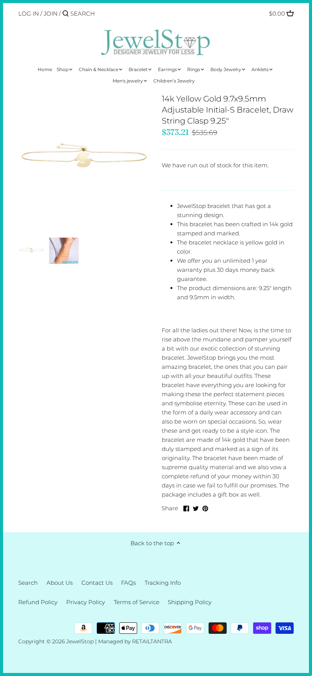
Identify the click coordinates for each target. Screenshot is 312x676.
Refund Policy (37, 602)
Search (28, 582)
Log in (28, 13)
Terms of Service (136, 602)
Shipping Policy (190, 602)
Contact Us (97, 582)
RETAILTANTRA (152, 641)
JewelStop (80, 641)
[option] (31, 250)
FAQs (128, 582)
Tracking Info (163, 582)
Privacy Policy (85, 602)
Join (50, 13)
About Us (59, 582)
